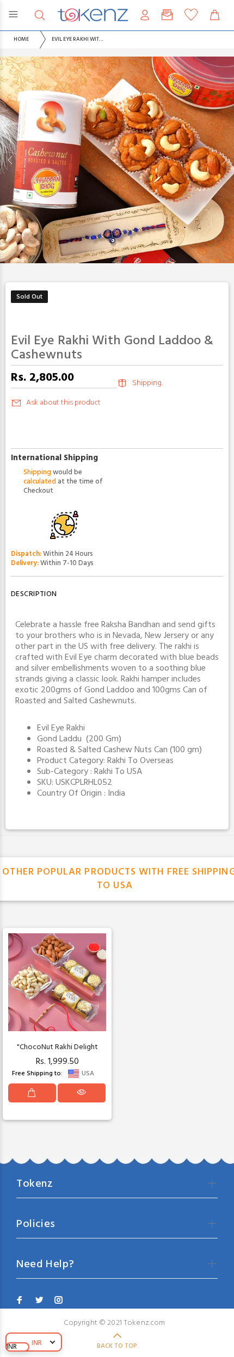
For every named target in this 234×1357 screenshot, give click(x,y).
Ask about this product (63, 402)
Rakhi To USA (118, 772)
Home (21, 39)
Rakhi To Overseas (140, 761)
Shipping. (147, 383)
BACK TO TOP (117, 1346)
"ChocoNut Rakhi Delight (57, 1047)
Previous (10, 160)
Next (223, 160)
